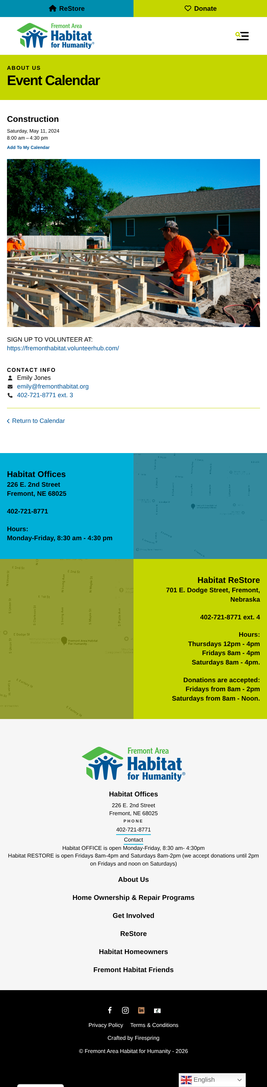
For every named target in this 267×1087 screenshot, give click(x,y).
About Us (133, 880)
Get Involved (133, 916)
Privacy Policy (106, 1025)
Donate (205, 8)
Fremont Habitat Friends (133, 970)
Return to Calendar (38, 420)
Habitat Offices (36, 474)
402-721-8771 (133, 830)
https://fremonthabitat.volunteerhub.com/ (63, 348)
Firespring (147, 1038)
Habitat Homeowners (133, 952)
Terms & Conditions (154, 1025)
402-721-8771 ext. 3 (45, 395)
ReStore (72, 8)
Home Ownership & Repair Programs (133, 898)
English (203, 1079)
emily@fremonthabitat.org (53, 386)
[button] (242, 36)
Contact (133, 840)
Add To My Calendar (28, 147)
